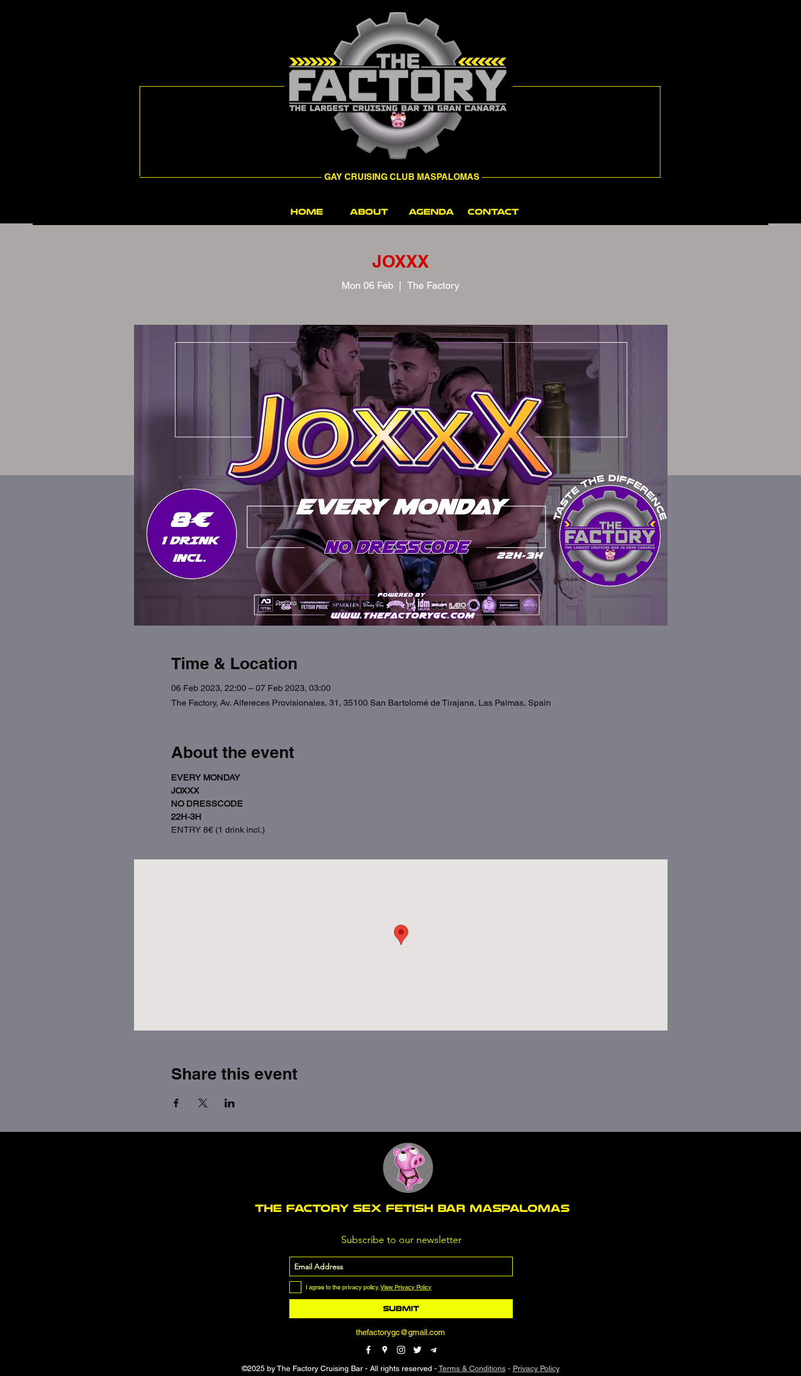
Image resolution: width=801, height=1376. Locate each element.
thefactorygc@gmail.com (400, 1332)
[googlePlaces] (384, 1349)
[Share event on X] (203, 1103)
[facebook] (368, 1349)
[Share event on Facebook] (176, 1103)
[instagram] (401, 1349)
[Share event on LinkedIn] (229, 1103)
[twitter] (417, 1349)
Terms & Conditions (472, 1368)
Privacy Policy (536, 1368)
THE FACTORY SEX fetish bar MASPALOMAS (412, 1208)
